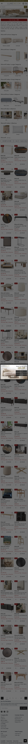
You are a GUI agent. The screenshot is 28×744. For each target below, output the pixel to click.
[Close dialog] (26, 365)
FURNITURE (21, 371)
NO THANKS (21, 376)
